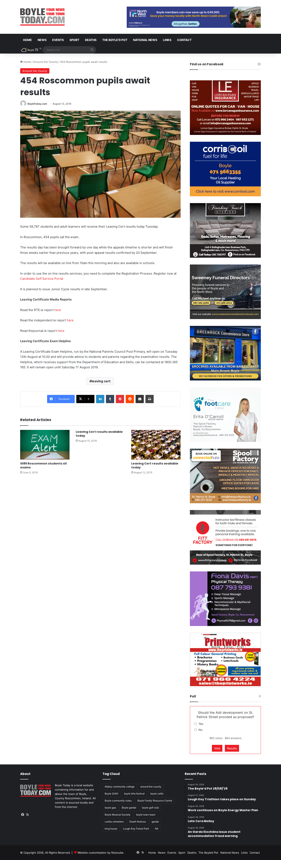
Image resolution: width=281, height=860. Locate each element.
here (57, 310)
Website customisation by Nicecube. (101, 852)
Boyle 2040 (111, 793)
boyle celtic (157, 793)
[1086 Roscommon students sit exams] (45, 445)
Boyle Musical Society (117, 814)
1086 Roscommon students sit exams (43, 465)
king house (111, 828)
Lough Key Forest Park (136, 828)
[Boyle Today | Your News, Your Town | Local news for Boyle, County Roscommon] (42, 17)
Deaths (90, 40)
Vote (217, 748)
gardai (155, 821)
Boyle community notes (118, 800)
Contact (184, 40)
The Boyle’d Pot (114, 40)
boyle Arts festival (134, 793)
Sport (74, 40)
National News (145, 40)
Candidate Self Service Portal (41, 279)
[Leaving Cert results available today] (156, 445)
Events (58, 40)
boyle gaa (110, 807)
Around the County (45, 61)
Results (232, 748)
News (42, 40)
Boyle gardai (129, 807)
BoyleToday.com (37, 103)
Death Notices (137, 821)
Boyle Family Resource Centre (154, 800)
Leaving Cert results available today (99, 434)
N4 (156, 828)
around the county (150, 786)
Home (27, 40)
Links (167, 40)
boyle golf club (150, 807)
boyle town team (145, 814)
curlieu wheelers (114, 821)
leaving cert (101, 381)
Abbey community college (120, 786)
